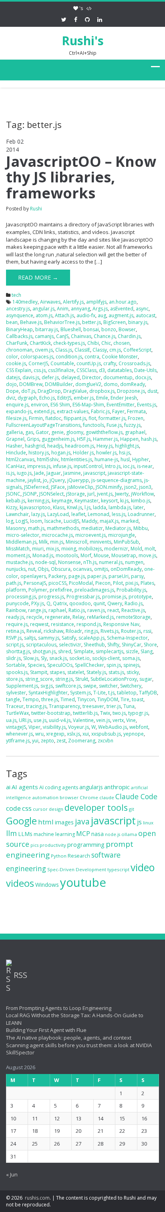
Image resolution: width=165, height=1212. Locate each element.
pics (34, 845)
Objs (43, 569)
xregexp (55, 733)
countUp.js (88, 363)
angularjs (91, 787)
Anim (62, 308)
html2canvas (20, 459)
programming (86, 844)
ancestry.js (18, 308)
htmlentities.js (76, 459)
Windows (47, 884)
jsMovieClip (80, 487)
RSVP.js (14, 637)
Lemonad (98, 514)
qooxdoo (80, 603)
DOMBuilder (59, 384)
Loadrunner (141, 514)
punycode (17, 603)
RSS (20, 975)
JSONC (13, 493)
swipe (90, 685)
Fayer (118, 411)
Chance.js (104, 336)
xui (85, 733)
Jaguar (53, 473)
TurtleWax (17, 713)
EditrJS (64, 397)
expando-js (19, 411)
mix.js (52, 548)
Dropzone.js (131, 391)
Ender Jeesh (124, 397)
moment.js (18, 555)
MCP (83, 833)
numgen (134, 562)
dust (152, 391)
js (139, 822)
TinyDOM (107, 699)
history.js (38, 452)
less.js (118, 514)
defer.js (50, 377)
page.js (76, 576)
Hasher (14, 445)
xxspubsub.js (106, 733)
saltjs (30, 637)
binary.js (137, 322)
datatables (119, 370)
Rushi (36, 208)
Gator (42, 432)
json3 (145, 487)
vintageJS (16, 727)
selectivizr (70, 644)
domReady (132, 384)
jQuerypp (78, 480)
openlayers (33, 576)
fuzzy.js (132, 425)
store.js (14, 679)
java (82, 821)
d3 (102, 370)
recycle (34, 617)
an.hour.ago (123, 301)
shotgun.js (44, 651)
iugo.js (24, 473)
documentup (118, 377)
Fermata (136, 411)
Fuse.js (114, 425)
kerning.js (38, 500)
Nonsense (69, 562)
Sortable (15, 665)
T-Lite (99, 692)
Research (79, 855)
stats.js (116, 672)
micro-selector (22, 535)
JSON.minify (109, 487)
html (46, 821)
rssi (147, 631)
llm (11, 833)
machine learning (54, 834)
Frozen (135, 418)
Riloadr (74, 631)
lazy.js (38, 514)
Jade (39, 473)
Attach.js (64, 315)
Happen (129, 439)
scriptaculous (41, 644)
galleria (14, 432)
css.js (40, 370)
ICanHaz (15, 466)
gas (29, 432)
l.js (88, 507)
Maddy (89, 521)
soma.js (131, 658)
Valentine (83, 720)
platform (16, 589)
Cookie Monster (120, 356)
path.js (13, 583)
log (9, 521)
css (27, 808)
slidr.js (13, 658)
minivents (100, 541)
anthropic (117, 787)
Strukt (81, 679)
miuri (38, 548)
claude (106, 797)
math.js (36, 528)
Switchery (130, 685)
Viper (34, 727)
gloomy (74, 432)
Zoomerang (81, 740)
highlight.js (127, 445)
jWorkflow (142, 493)
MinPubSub (126, 541)
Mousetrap (123, 555)
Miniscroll (76, 541)
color (12, 356)
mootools (67, 555)
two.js (119, 713)
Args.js (100, 308)
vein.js (103, 720)
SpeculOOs (59, 665)
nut (31, 569)
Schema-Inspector (127, 637)
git (131, 809)
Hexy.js (105, 445)
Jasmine (72, 473)
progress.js (51, 596)
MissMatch (18, 548)
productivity (53, 845)
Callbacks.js (19, 336)
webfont (138, 727)
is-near (145, 466)
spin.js (114, 665)
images (64, 822)
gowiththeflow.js (104, 432)
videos (20, 883)
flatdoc (53, 418)
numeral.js (111, 562)
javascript (94, 473)
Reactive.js (133, 610)
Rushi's (83, 40)
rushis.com (37, 1197)
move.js (147, 555)
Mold (136, 548)
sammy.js (48, 637)
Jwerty (122, 493)
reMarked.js (100, 617)
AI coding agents (58, 787)
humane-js (106, 459)
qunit (99, 603)
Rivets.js (110, 631)
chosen (121, 343)
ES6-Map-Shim (88, 404)
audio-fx (85, 315)
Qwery (114, 603)
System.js (80, 692)
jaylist (34, 480)
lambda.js (120, 507)
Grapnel (15, 439)
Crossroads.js (134, 363)
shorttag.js (18, 651)
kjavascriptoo (35, 507)
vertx (118, 720)
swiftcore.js (68, 685)
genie (57, 432)
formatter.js (112, 418)
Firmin (36, 418)
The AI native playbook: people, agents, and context (68, 1037)
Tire (125, 699)
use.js (40, 720)
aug (102, 315)
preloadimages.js (94, 589)
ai (8, 787)
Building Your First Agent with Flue (46, 1030)
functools (93, 425)
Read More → (38, 277)
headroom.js (79, 445)
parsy (137, 576)
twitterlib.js (85, 713)
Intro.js (113, 466)
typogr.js (138, 713)
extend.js (44, 411)
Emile (102, 397)
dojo (11, 384)
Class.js (63, 349)
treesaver (93, 706)
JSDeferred (36, 487)
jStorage (75, 493)
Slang (147, 651)
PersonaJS (35, 583)
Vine (131, 720)
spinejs (131, 665)
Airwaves (50, 301)
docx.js (143, 377)
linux (148, 823)
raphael (57, 610)
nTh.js (90, 562)
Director (91, 377)
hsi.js (124, 452)
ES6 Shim (60, 404)
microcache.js (57, 535)
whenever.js (19, 733)
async (142, 308)
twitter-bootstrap (50, 713)
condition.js (69, 356)
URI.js (25, 720)
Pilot (118, 583)
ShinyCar (131, 644)
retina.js (15, 631)
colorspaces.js (36, 356)
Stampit (38, 672)
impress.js (38, 466)
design (56, 809)
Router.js (131, 631)
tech (16, 295)
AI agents (25, 787)
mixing (68, 548)
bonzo (108, 329)
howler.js (106, 452)
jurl (91, 493)
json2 (130, 487)
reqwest (39, 624)
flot (92, 418)
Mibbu (140, 528)
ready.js (15, 617)
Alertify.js (73, 301)
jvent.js (105, 493)
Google (21, 820)
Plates (147, 583)
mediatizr (92, 528)
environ (39, 404)
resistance (62, 624)
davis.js (30, 377)
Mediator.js (118, 528)
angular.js (43, 308)
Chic (106, 343)
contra (92, 356)
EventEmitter (121, 404)
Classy (100, 349)
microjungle (121, 535)
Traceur (15, 706)
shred (64, 651)
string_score (39, 679)
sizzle (132, 651)
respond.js (88, 624)
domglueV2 (88, 384)
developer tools (96, 807)
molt (150, 548)
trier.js (114, 706)
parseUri (119, 576)
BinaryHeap (19, 329)
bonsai (91, 329)
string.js (64, 679)
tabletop (127, 692)
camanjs (44, 336)
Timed (67, 699)
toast (137, 699)
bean (12, 322)
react (113, 610)
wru (39, 733)
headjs (54, 445)
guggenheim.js (58, 439)
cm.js (115, 349)
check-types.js (69, 343)
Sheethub (94, 644)
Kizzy (11, 507)
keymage (62, 500)
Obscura (60, 569)
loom (36, 521)
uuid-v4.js (59, 720)
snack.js (58, 658)
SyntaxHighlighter (48, 692)
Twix (105, 713)
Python (58, 856)
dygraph (27, 397)
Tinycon (86, 699)
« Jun (12, 1174)
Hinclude (16, 452)
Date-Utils (145, 370)
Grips (33, 439)
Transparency (64, 706)
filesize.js (16, 418)
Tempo (30, 699)
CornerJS (38, 363)
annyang (80, 308)
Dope (12, 391)
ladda (99, 507)
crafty (109, 363)
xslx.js (73, 733)
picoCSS (57, 583)
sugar (145, 679)
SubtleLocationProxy (114, 679)
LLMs (25, 834)
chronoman (19, 349)
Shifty (113, 644)
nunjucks (16, 569)
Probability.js (131, 589)
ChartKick (40, 343)
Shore (150, 644)
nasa (97, 834)
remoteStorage (133, 617)
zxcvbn (105, 740)
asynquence (19, 315)
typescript (118, 869)
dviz (10, 397)
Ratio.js (76, 610)
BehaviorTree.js (62, 322)
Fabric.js (100, 411)
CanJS (62, 336)
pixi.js (131, 583)
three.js (49, 699)
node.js (112, 834)
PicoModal (81, 583)
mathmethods (63, 528)
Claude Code (136, 796)
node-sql (45, 562)
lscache (52, 521)
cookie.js (16, 363)
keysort (109, 500)
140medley (25, 301)
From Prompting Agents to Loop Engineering (58, 1008)
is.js (10, 473)
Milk (43, 541)
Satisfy (69, 637)
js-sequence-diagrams (116, 480)
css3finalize (61, 370)
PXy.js (37, 603)
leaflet (78, 514)
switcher (108, 685)
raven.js (96, 610)
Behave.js (31, 322)
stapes (57, 672)
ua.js (11, 720)
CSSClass (86, 370)
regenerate (57, 617)
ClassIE (82, 349)
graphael (135, 432)
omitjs (101, 569)
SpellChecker (89, 665)
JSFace (58, 487)
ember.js (84, 397)
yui (35, 740)
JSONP (30, 493)
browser (69, 797)
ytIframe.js (18, 740)
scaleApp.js (91, 637)
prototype (140, 596)
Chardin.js (129, 336)
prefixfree (61, 589)
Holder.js (83, 452)
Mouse (101, 555)
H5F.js (84, 439)
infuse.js (62, 466)
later (138, 507)
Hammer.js (105, 439)
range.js (37, 610)
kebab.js (15, 500)
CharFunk (16, 343)
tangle (13, 699)
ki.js (124, 500)
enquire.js (17, 404)
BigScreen (114, 322)
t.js (111, 692)
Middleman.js (21, 541)
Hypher (140, 459)
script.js (15, 644)
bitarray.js (46, 329)
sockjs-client (106, 658)
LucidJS (71, 521)
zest (61, 740)
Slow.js (30, 658)
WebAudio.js (112, 727)
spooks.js (17, 672)
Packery (57, 576)
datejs (13, 377)
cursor (40, 809)
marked (130, 521)
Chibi (93, 343)
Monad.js (42, 555)
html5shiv (47, 459)
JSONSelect (51, 493)
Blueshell (70, 329)
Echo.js (47, 397)
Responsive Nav (121, 624)
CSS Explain (18, 370)
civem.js (44, 349)
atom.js (44, 315)
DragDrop (49, 391)
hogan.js (60, 452)
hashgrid (35, 445)
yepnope (133, 733)
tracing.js (36, 706)
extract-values (73, 411)
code (13, 808)
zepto (47, 740)
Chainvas (81, 336)
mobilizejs (90, 548)
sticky (133, 672)
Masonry (16, 528)
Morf (85, 555)
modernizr (116, 548)
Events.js (146, 404)
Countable (62, 363)
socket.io (79, 658)
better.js (91, 322)
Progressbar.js (83, 596)
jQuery (57, 480)
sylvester (16, 692)
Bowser (127, 329)
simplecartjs (109, 651)
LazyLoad (58, 514)
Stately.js (96, 672)
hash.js (149, 439)
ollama (129, 834)
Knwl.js (74, 507)
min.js (56, 541)
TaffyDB (148, 692)
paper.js (96, 576)
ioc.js (129, 466)
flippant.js (75, 418)
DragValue (75, 391)
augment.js (121, 315)
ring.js (91, 631)
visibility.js (54, 727)
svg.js (46, 685)
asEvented (121, 308)
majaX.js (109, 521)
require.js (17, 624)
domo (111, 384)
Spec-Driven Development (76, 869)
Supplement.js (22, 685)
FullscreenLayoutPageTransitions (43, 425)
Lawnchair (17, 514)
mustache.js (19, 562)
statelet (75, 672)
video (143, 867)
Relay (78, 617)
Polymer (37, 589)
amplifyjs (96, 301)
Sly (44, 658)
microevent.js (90, 535)
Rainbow (16, 610)
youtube (83, 882)
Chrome (89, 797)
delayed (70, 377)
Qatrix (60, 603)
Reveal (33, 631)
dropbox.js (102, 391)
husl (125, 459)
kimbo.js (140, 500)
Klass (58, 507)
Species (36, 665)
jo (45, 480)
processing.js (21, 596)
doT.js (28, 391)
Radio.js (134, 603)
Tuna (129, 706)
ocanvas (82, 569)
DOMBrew (30, 384)
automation (45, 797)
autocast (145, 315)
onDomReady (126, 569)
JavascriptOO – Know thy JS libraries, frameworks (81, 177)
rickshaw (53, 631)
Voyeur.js (78, 727)
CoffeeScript (137, 349)
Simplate (83, 651)
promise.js (114, 596)
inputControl (88, 466)
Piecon (103, 583)
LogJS (22, 521)
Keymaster (86, 500)
